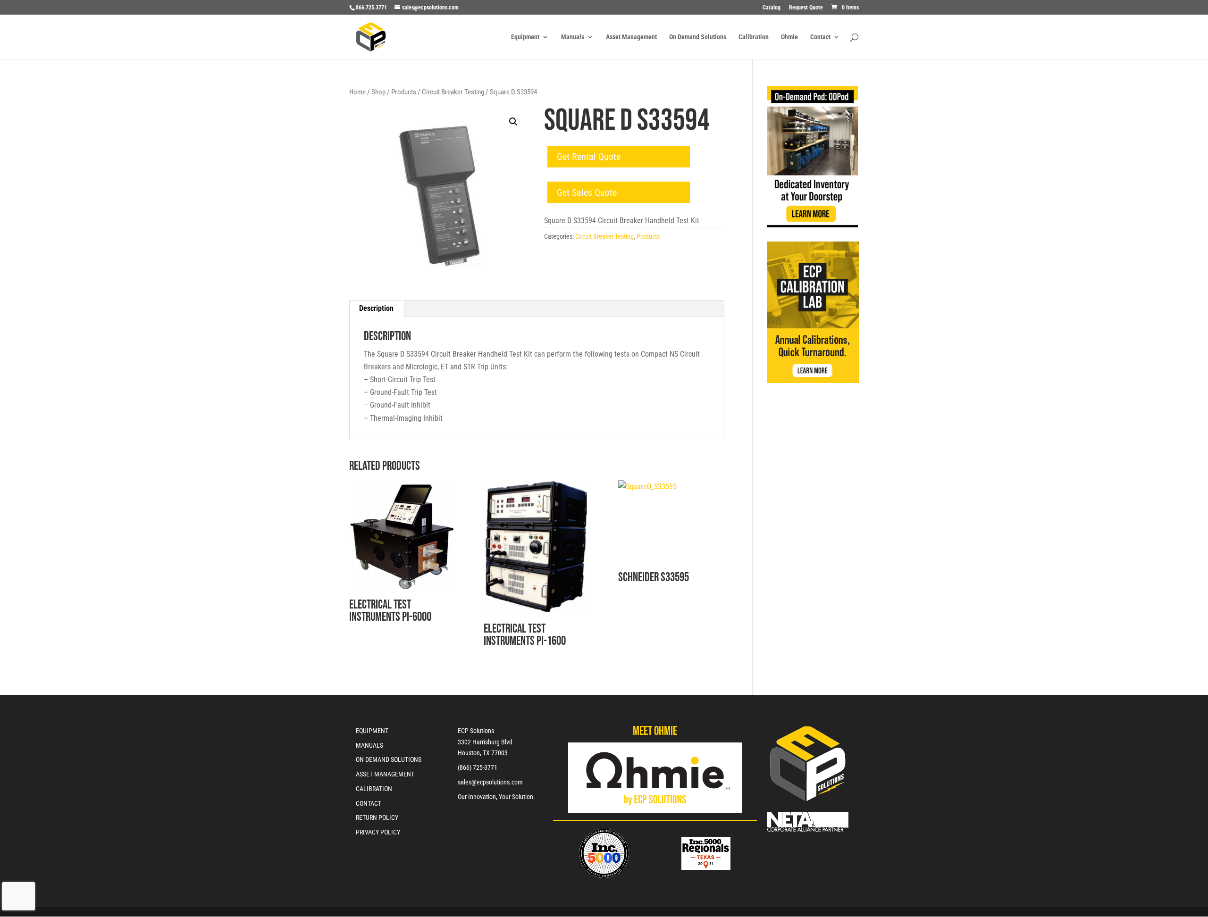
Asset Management (631, 37)
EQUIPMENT (372, 730)
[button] (513, 121)
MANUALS (369, 745)
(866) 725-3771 (477, 767)
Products (403, 92)
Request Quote (806, 8)
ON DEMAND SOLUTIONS (388, 759)
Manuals (572, 37)
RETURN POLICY (377, 817)
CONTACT (368, 803)
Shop (378, 92)
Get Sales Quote (587, 192)
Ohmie (789, 37)
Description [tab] (376, 308)
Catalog (771, 8)
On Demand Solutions (697, 37)
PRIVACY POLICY (378, 832)
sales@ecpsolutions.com (490, 782)
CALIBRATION (374, 788)
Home (357, 92)
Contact (820, 37)
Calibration (753, 37)
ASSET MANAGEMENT (385, 774)
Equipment (525, 37)
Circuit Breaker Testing (453, 92)
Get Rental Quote (589, 156)
